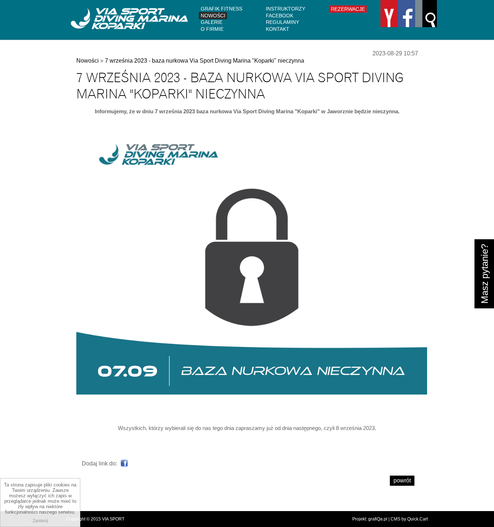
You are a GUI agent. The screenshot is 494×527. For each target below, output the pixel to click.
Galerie (211, 22)
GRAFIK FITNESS (221, 9)
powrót (402, 480)
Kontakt (277, 29)
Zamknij (40, 520)
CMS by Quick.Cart (409, 519)
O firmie (212, 29)
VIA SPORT (113, 519)
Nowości (213, 15)
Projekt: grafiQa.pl (369, 519)
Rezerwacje (348, 9)
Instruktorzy (285, 9)
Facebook (279, 15)
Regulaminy (282, 22)
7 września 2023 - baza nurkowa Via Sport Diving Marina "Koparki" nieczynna (204, 61)
